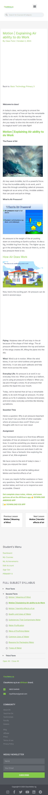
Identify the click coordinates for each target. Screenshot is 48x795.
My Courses (8, 557)
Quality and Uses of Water (20, 614)
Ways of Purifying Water (19, 631)
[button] (35, 6)
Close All (15, 661)
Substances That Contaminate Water (25, 620)
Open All (6, 661)
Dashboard (7, 553)
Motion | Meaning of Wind (20, 597)
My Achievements (10, 561)
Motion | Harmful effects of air (22, 608)
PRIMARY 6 (8, 574)
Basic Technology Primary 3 (22, 86)
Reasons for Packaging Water (21, 642)
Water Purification (16, 625)
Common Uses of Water (19, 637)
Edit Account (8, 565)
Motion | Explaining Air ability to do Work (27, 603)
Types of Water (15, 648)
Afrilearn (24, 682)
